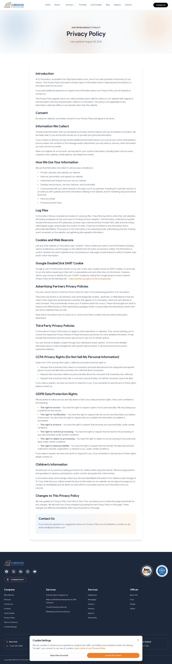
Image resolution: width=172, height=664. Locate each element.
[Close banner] (138, 640)
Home (47, 5)
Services (69, 5)
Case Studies (96, 5)
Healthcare (92, 595)
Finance (91, 604)
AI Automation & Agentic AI (57, 595)
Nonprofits (92, 618)
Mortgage (92, 599)
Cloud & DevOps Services (56, 607)
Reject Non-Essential (59, 655)
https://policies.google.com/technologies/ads (90, 279)
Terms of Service (11, 622)
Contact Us (160, 5)
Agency (91, 613)
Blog (108, 5)
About (57, 5)
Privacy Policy (9, 618)
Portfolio (83, 5)
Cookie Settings (10, 627)
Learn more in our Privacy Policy (89, 648)
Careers (128, 5)
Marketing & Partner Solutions (58, 611)
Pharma (91, 608)
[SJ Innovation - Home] (14, 5)
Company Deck (17, 579)
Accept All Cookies (113, 655)
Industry (117, 5)
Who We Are (9, 595)
